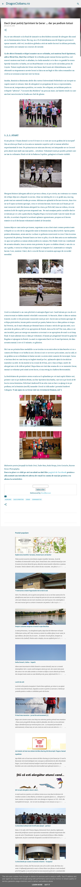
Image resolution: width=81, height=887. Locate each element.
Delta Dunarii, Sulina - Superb (25, 662)
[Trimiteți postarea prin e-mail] (5, 497)
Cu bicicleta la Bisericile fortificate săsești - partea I (33, 826)
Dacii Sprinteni (19, 499)
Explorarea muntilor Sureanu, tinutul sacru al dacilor (33, 555)
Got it (47, 885)
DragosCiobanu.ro (18, 3)
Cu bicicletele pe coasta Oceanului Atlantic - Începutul (33, 861)
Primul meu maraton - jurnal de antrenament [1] (31, 715)
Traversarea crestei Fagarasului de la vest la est (31, 590)
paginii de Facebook (57, 472)
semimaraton (36, 499)
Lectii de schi (19, 682)
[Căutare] (78, 3)
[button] (5, 30)
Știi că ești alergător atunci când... (26, 790)
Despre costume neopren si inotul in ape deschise (32, 626)
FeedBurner (46, 493)
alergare (8, 499)
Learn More (37, 885)
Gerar (28, 499)
